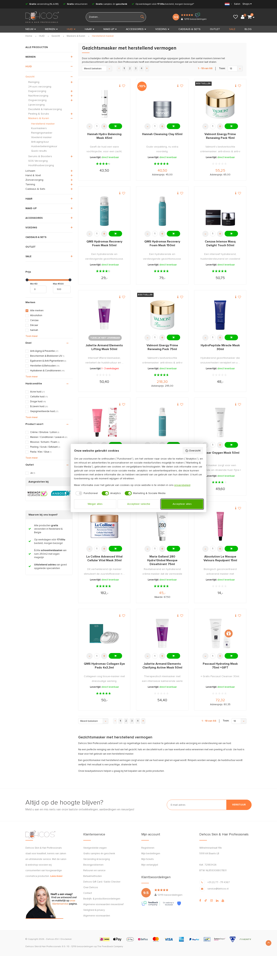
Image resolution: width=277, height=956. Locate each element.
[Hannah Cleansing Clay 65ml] (162, 103)
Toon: (222, 68)
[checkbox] (86, 493)
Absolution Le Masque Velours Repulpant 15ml (220, 558)
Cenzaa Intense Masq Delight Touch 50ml (220, 243)
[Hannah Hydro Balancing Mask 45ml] (104, 103)
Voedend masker (41, 137)
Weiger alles (95, 504)
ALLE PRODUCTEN (36, 47)
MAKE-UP (108, 29)
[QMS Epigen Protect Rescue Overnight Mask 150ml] (162, 422)
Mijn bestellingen (150, 853)
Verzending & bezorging (96, 859)
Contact (87, 893)
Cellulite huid (39, 396)
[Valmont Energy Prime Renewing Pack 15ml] (220, 103)
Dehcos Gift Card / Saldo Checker (101, 882)
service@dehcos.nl (218, 889)
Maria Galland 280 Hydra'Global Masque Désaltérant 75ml (162, 560)
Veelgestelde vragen (95, 848)
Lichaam (30, 171)
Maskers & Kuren (76, 36)
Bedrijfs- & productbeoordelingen (101, 899)
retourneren (77, 4)
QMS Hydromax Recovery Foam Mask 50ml (104, 243)
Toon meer (31, 336)
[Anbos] (61, 493)
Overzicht (194, 450)
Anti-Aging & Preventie (44, 351)
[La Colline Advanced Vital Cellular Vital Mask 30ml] (104, 526)
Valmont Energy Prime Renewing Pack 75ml (162, 347)
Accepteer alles (182, 504)
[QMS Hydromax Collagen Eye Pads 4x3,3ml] (104, 633)
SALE (232, 29)
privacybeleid (182, 485)
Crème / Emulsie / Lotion (44, 432)
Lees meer (56, 876)
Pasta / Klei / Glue (40, 452)
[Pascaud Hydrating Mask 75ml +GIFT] (220, 633)
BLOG (248, 29)
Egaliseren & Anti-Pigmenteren (48, 361)
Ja (32, 473)
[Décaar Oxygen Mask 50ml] (220, 422)
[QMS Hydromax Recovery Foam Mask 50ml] (104, 211)
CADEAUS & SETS (189, 29)
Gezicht (55, 36)
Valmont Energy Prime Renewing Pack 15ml (220, 136)
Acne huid (37, 392)
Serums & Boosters (40, 156)
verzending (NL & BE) (44, 4)
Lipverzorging (36, 104)
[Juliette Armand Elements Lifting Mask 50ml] (104, 315)
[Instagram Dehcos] (211, 900)
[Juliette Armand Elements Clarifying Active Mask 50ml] (162, 633)
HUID (70, 29)
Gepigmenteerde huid (44, 411)
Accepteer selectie (138, 504)
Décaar (34, 325)
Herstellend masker (103, 36)
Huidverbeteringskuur (44, 146)
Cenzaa (34, 320)
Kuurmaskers (39, 128)
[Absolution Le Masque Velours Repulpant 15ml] (220, 526)
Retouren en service (94, 870)
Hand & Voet (33, 175)
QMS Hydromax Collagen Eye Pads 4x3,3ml (104, 665)
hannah (34, 330)
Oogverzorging (37, 100)
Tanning (30, 184)
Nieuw (29, 29)
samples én (111, 4)
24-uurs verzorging (39, 86)
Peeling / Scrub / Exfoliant (45, 447)
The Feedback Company (110, 946)
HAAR (88, 29)
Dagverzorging (37, 91)
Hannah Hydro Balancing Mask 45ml (104, 136)
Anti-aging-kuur (40, 142)
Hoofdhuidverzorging (41, 165)
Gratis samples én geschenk (99, 853)
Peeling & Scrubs (38, 113)
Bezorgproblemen (93, 865)
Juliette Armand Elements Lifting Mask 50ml (104, 347)
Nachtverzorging (38, 95)
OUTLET (215, 29)
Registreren (147, 848)
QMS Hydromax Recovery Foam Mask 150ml (162, 243)
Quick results (39, 151)
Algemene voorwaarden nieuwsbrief (103, 904)
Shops (246, 4)
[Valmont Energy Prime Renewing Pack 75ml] (162, 315)
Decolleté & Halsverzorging (45, 109)
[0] (249, 17)
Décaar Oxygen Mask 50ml (220, 452)
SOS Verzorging (38, 161)
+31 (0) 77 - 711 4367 (218, 882)
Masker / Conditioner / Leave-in (48, 437)
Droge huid (38, 401)
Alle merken (37, 310)
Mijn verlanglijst (149, 865)
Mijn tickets (147, 859)
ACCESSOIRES (135, 29)
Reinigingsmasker (41, 133)
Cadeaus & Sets (35, 189)
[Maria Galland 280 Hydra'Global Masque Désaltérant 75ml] (162, 526)
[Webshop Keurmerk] (37, 493)
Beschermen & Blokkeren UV (47, 356)
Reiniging (33, 82)
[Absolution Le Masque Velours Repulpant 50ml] (104, 422)
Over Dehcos (90, 887)
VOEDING (161, 29)
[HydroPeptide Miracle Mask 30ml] (220, 315)
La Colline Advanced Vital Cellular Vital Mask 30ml (104, 558)
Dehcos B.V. (52, 939)
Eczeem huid (39, 406)
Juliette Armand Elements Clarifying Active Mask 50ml (162, 665)
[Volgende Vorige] (147, 68)
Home (28, 36)
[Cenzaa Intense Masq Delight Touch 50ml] (220, 211)
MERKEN (50, 29)
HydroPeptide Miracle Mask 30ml (220, 347)
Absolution (36, 315)
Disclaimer (66, 939)
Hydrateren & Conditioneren (47, 370)
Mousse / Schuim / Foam (45, 442)
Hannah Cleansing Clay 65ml (162, 134)
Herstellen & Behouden (44, 366)
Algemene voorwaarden (96, 916)
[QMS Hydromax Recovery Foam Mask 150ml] (162, 211)
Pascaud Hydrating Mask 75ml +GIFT (220, 665)
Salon (237, 4)
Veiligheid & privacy (94, 910)
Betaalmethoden (92, 876)
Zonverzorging (34, 180)
